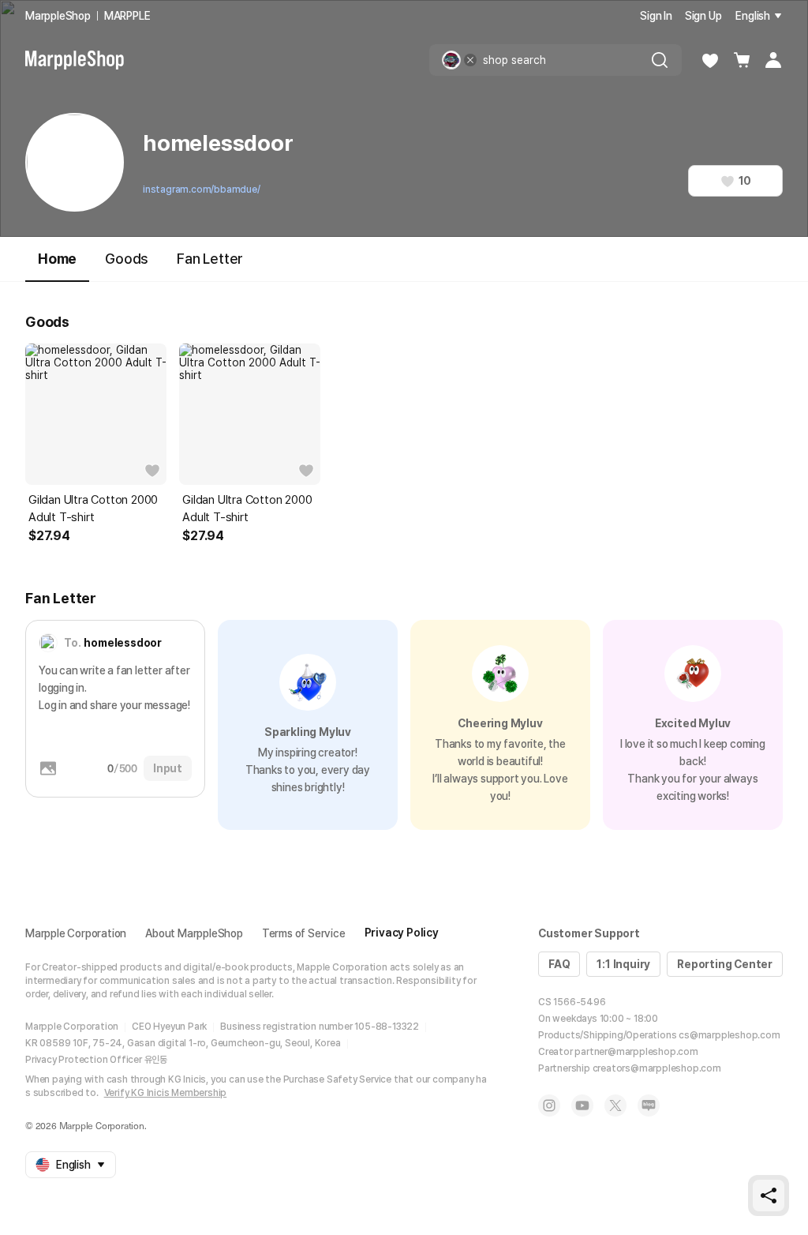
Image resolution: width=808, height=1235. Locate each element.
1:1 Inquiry (623, 964)
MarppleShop (58, 15)
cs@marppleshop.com (729, 1035)
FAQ (559, 964)
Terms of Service (304, 933)
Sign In (656, 15)
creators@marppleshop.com (657, 1068)
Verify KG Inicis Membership (165, 1092)
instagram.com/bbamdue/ (201, 189)
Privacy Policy (402, 932)
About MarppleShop (194, 933)
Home (57, 258)
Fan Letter (210, 258)
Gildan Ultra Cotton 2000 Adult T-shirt (93, 508)
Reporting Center (724, 964)
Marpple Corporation (75, 933)
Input (167, 768)
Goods (126, 258)
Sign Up (703, 15)
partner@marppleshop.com (636, 1051)
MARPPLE (127, 15)
